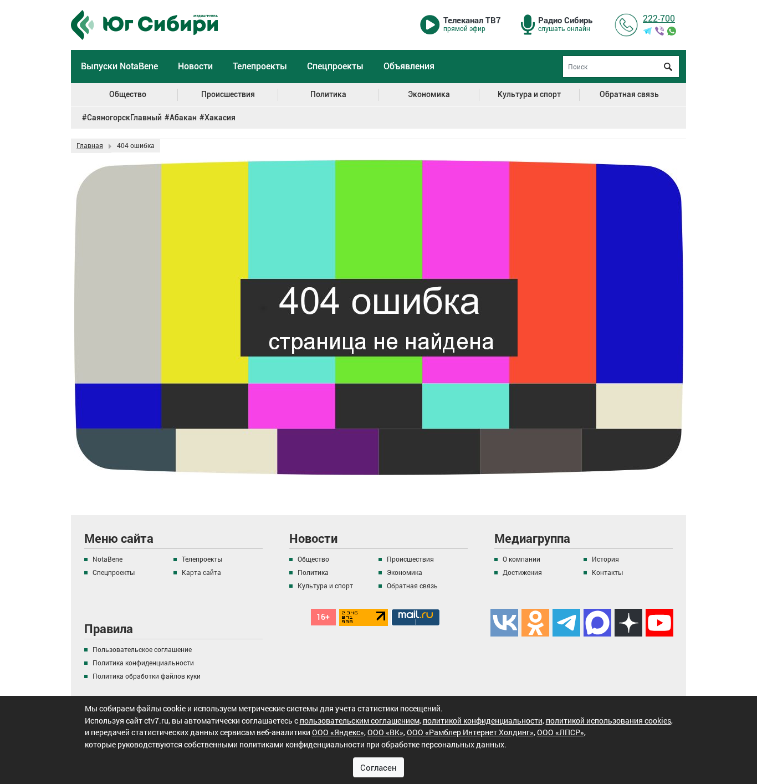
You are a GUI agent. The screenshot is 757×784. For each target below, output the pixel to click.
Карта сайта (201, 572)
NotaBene (107, 558)
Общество (127, 94)
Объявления (408, 66)
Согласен (378, 767)
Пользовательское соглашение (142, 649)
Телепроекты (260, 66)
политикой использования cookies (608, 720)
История (605, 558)
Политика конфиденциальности (143, 662)
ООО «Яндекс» (338, 732)
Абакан (183, 117)
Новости (195, 66)
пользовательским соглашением (360, 720)
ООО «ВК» (385, 732)
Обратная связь (629, 94)
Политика (328, 94)
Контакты (607, 572)
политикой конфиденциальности (483, 720)
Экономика (429, 94)
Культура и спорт (529, 94)
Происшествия (228, 94)
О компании (521, 558)
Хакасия (220, 117)
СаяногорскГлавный (124, 117)
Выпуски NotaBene (119, 66)
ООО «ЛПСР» (560, 732)
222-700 (659, 18)
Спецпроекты (335, 66)
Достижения (522, 572)
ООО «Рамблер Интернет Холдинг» (470, 732)
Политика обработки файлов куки (147, 675)
